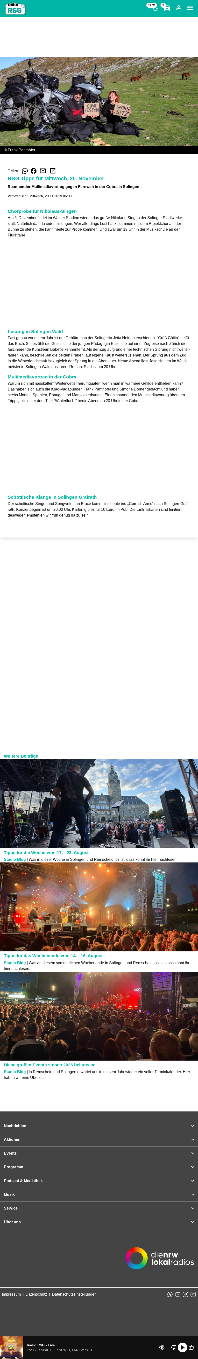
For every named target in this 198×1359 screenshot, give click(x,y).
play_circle (182, 1347)
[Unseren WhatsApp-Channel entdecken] (170, 1294)
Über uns (12, 1222)
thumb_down (174, 1347)
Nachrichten (15, 1126)
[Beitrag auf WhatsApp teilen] (25, 171)
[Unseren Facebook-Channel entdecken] (185, 1294)
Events (10, 1153)
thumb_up (191, 1347)
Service (11, 1208)
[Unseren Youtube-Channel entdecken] (178, 1294)
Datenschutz (36, 1294)
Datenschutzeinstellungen (74, 1294)
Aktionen (12, 1139)
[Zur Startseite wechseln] (15, 8)
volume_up (161, 1347)
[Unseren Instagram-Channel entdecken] (193, 1294)
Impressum (11, 1294)
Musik (9, 1194)
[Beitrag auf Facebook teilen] (33, 171)
